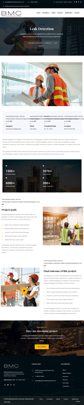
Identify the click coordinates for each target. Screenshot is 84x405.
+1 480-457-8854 (33, 2)
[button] (3, 84)
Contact (76, 13)
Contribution (66, 386)
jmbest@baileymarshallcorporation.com (14, 2)
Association (66, 383)
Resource (65, 379)
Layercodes (7, 402)
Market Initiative (67, 373)
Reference (65, 376)
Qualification (68, 13)
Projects (59, 13)
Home (38, 13)
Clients (53, 13)
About (64, 370)
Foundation (45, 13)
